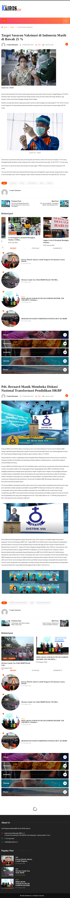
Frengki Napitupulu (12, 44)
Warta (46, 658)
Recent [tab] (13, 248)
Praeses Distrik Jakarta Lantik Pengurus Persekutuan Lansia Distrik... (43, 260)
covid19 (22, 183)
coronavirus (12, 183)
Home (5, 27)
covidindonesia (32, 183)
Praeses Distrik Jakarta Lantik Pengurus (23, 860)
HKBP (22, 257)
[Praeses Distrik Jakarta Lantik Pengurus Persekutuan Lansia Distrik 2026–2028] (7, 860)
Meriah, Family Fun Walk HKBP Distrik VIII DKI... (40, 280)
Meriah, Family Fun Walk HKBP (22, 872)
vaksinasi (49, 183)
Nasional (32, 235)
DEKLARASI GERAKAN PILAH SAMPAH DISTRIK (22, 883)
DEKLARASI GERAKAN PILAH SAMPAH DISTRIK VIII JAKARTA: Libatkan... (42, 299)
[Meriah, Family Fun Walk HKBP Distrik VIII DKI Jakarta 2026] (7, 872)
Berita (12, 27)
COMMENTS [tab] (57, 248)
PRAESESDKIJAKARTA (43, 603)
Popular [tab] (35, 248)
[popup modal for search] (66, 21)
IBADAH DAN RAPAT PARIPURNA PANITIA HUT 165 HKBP (44, 319)
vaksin (41, 183)
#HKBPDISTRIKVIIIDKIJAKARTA (18, 603)
